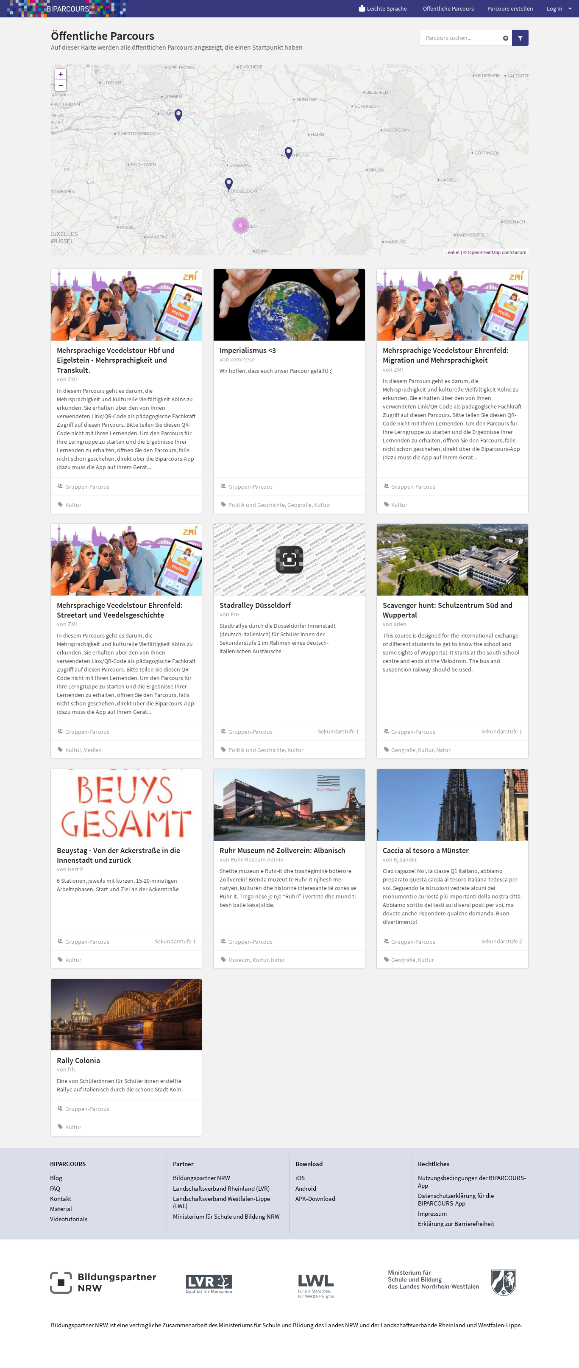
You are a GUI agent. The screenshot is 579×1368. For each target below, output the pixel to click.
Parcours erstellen (510, 8)
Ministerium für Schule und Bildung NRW (226, 1216)
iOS (300, 1178)
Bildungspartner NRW (201, 1178)
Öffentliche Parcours (448, 8)
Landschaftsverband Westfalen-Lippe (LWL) (221, 1202)
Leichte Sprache (387, 8)
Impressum (432, 1213)
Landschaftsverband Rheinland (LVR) (221, 1188)
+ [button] (60, 74)
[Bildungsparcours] (67, 8)
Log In (554, 8)
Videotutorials (68, 1219)
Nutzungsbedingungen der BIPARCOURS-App (472, 1181)
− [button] (60, 85)
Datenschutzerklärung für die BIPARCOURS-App (456, 1199)
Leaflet (452, 252)
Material (61, 1209)
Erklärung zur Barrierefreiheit (456, 1224)
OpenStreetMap (484, 252)
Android (305, 1188)
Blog (56, 1178)
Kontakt (60, 1199)
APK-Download (315, 1199)
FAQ (55, 1188)
